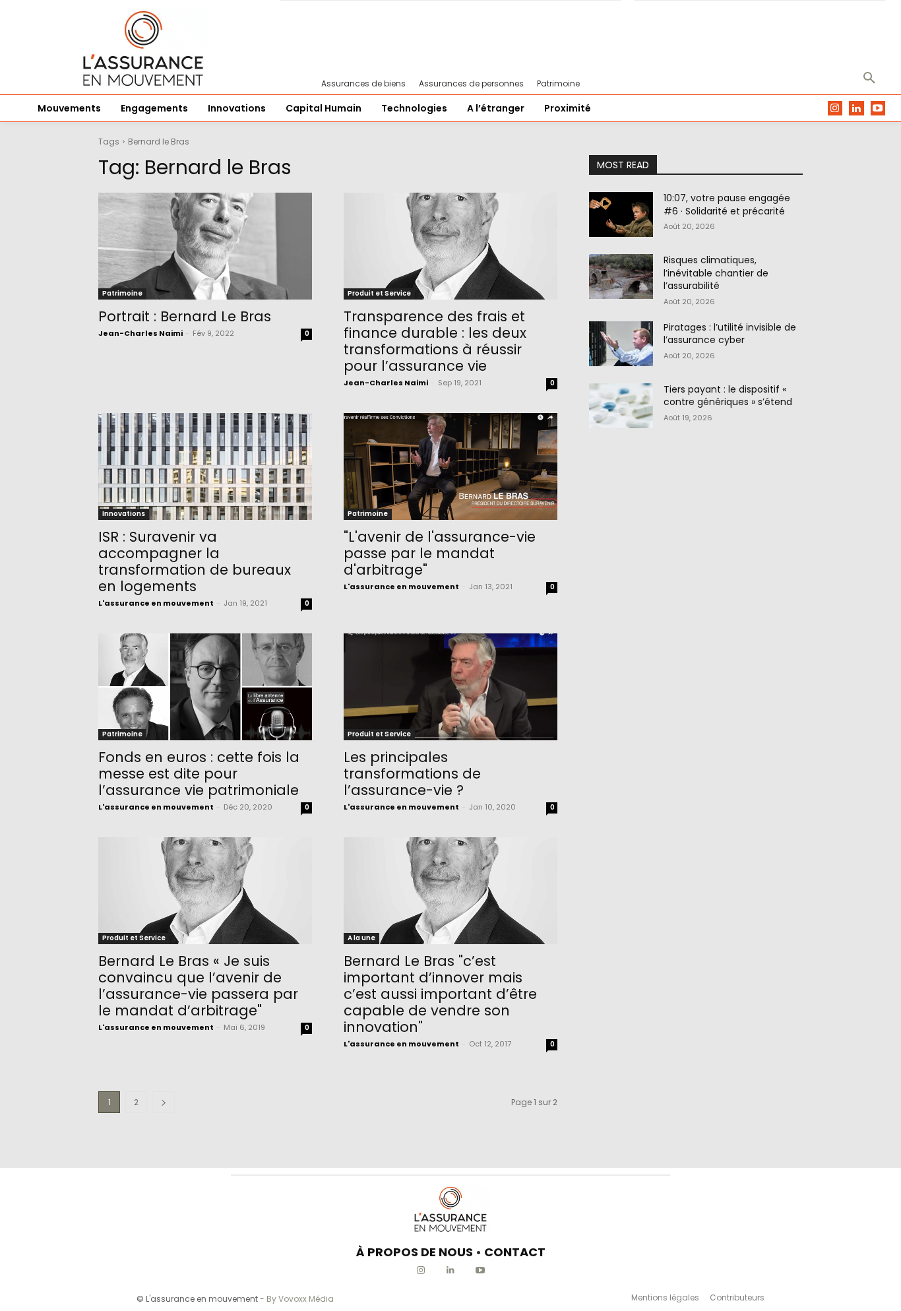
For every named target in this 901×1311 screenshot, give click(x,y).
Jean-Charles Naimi (140, 333)
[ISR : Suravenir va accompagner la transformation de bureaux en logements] (205, 466)
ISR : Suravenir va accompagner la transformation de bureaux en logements (194, 561)
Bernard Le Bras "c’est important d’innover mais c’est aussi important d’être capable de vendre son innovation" (440, 994)
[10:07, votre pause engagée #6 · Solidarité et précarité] (621, 214)
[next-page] (163, 1102)
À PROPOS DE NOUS (414, 1252)
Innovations (123, 514)
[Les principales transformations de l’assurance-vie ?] (450, 686)
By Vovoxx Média (300, 1298)
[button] (869, 78)
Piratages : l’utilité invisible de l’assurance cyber (730, 334)
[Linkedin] (856, 108)
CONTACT (514, 1252)
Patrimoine (122, 293)
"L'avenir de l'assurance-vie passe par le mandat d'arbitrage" (440, 553)
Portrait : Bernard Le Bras (184, 316)
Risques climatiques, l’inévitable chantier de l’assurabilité (716, 272)
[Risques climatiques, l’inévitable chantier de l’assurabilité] (621, 276)
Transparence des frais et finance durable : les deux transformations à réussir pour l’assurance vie (435, 341)
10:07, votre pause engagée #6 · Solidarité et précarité (727, 204)
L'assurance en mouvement (156, 603)
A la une (361, 938)
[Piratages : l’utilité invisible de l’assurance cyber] (621, 343)
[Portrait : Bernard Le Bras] (205, 246)
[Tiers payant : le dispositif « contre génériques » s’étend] (621, 405)
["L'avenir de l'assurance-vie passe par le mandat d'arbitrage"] (450, 466)
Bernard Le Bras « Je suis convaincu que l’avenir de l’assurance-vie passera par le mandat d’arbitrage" (198, 985)
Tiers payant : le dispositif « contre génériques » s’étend (728, 396)
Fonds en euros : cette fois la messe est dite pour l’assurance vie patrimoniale (198, 774)
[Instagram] (835, 108)
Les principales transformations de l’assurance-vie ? (412, 774)
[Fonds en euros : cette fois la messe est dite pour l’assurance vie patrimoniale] (205, 686)
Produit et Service (379, 293)
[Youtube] (878, 108)
